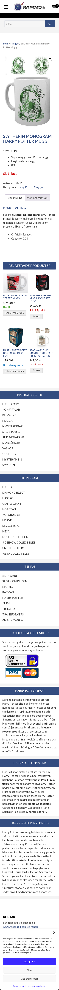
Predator (9, 608)
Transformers (13, 614)
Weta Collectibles (15, 553)
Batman (8, 592)
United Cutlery (13, 548)
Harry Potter (25, 187)
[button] (54, 932)
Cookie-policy (18, 986)
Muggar (14, 43)
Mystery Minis (12, 459)
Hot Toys (9, 509)
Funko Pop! (10, 404)
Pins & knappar (13, 437)
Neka (29, 970)
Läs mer (36, 316)
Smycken (8, 465)
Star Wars (9, 575)
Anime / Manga (12, 620)
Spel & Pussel (11, 431)
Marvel (7, 520)
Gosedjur (9, 454)
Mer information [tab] (37, 197)
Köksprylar (11, 409)
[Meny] (6, 7)
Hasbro (7, 498)
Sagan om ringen (14, 581)
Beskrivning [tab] (15, 197)
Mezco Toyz (11, 525)
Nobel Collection (15, 537)
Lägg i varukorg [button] (15, 313)
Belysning (9, 415)
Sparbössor (11, 442)
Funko (7, 487)
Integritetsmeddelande (35, 986)
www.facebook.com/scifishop (20, 926)
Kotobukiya (11, 514)
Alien (6, 603)
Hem (5, 43)
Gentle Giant (12, 503)
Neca (6, 531)
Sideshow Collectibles (18, 542)
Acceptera (29, 961)
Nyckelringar (12, 426)
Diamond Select (13, 492)
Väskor (7, 448)
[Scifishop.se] (29, 6)
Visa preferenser (29, 978)
